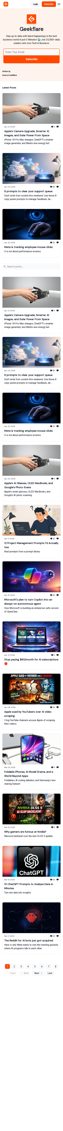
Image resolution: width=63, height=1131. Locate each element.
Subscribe (48, 4)
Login (35, 4)
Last (50, 973)
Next (36, 973)
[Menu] (59, 3)
